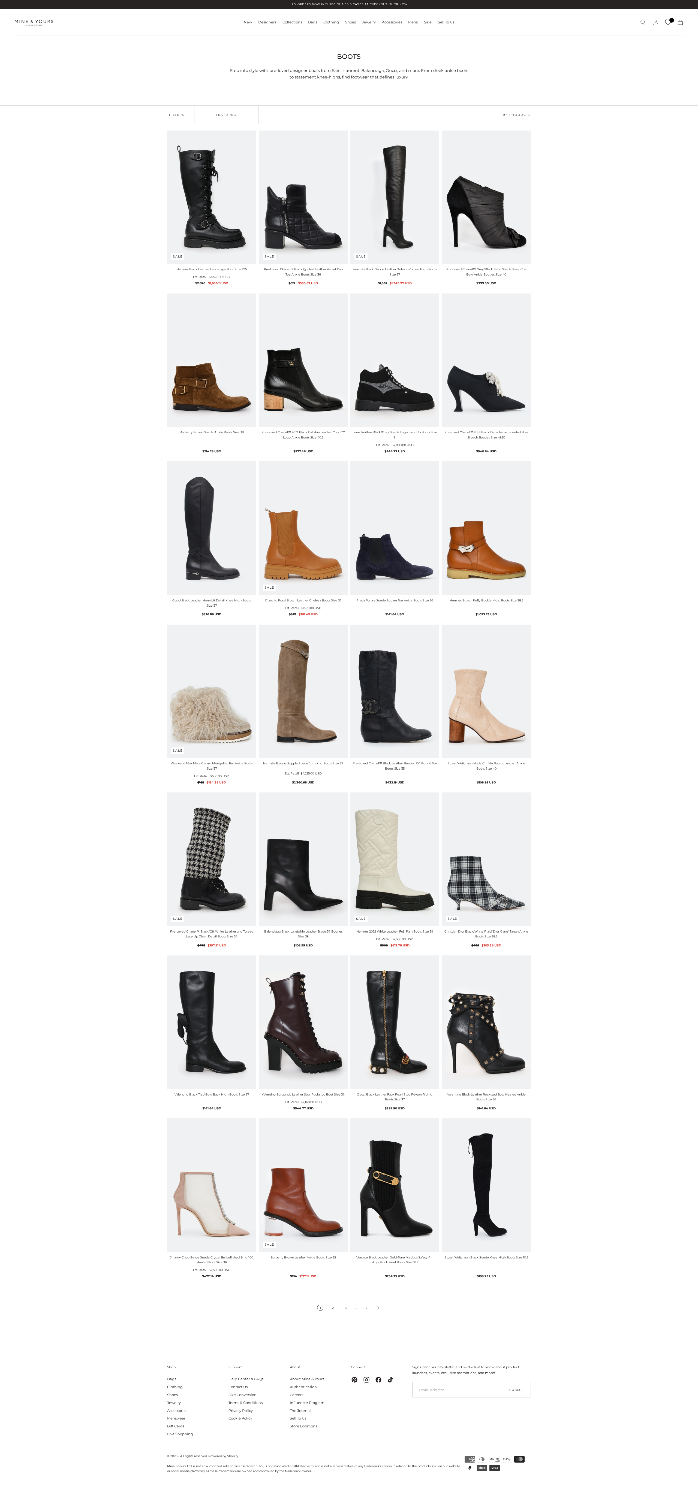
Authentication (303, 1387)
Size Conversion (242, 1395)
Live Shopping (180, 1434)
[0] (668, 22)
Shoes (350, 22)
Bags (312, 22)
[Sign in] (655, 22)
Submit (516, 1390)
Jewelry (369, 22)
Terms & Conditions (245, 1402)
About (295, 1367)
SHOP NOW (398, 4)
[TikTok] (390, 1380)
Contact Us (238, 1387)
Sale (428, 22)
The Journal (300, 1410)
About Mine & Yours (307, 1379)
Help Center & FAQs (245, 1379)
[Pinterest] (354, 1380)
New (248, 22)
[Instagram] (366, 1380)
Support (235, 1367)
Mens (413, 22)
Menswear (176, 1418)
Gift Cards (175, 1426)
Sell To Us (446, 22)
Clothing (331, 22)
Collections (292, 22)
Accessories (392, 22)
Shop (171, 1367)
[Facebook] (378, 1380)
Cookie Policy (240, 1418)
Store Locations (303, 1426)
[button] (643, 22)
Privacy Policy (240, 1410)
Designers (267, 22)
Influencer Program (307, 1402)
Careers (296, 1395)
